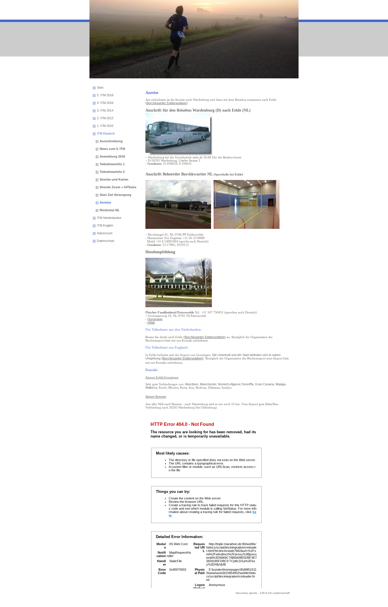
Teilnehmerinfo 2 (112, 171)
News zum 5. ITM (112, 148)
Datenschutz (105, 240)
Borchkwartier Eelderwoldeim (167, 103)
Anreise (105, 202)
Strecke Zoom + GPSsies (118, 187)
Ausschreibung (111, 141)
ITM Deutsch (106, 133)
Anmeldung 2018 (112, 156)
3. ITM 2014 (105, 110)
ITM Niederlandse (109, 217)
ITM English (105, 225)
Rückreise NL (110, 210)
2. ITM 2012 (105, 118)
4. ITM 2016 (105, 102)
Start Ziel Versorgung (115, 194)
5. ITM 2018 (105, 95)
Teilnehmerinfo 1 (112, 164)
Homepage (154, 319)
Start (100, 87)
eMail (151, 322)
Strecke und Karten (114, 179)
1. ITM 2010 (105, 125)
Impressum (104, 233)
